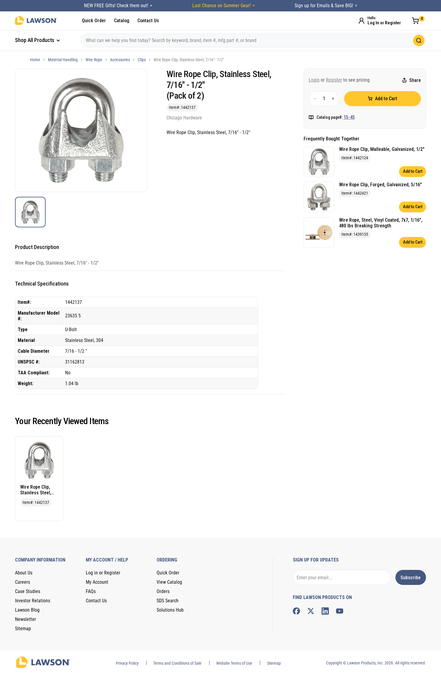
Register (334, 80)
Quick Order (94, 20)
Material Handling (63, 59)
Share (415, 80)
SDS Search (167, 601)
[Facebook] (296, 611)
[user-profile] (361, 20)
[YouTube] (339, 611)
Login (314, 80)
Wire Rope (94, 59)
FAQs (91, 591)
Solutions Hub (170, 610)
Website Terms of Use (234, 663)
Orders (163, 591)
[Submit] (418, 40)
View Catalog (169, 582)
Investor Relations (32, 601)
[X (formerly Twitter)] (310, 611)
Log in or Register (103, 573)
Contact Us (148, 20)
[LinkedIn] (325, 611)
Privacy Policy (127, 663)
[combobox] (253, 40)
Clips (142, 59)
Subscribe (410, 577)
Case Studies (27, 591)
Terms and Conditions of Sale (177, 663)
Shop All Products (35, 40)
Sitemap (23, 628)
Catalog (121, 20)
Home (35, 59)
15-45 (349, 117)
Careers (22, 582)
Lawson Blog (27, 610)
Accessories (120, 59)
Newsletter (25, 619)
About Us (23, 573)
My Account (97, 582)
